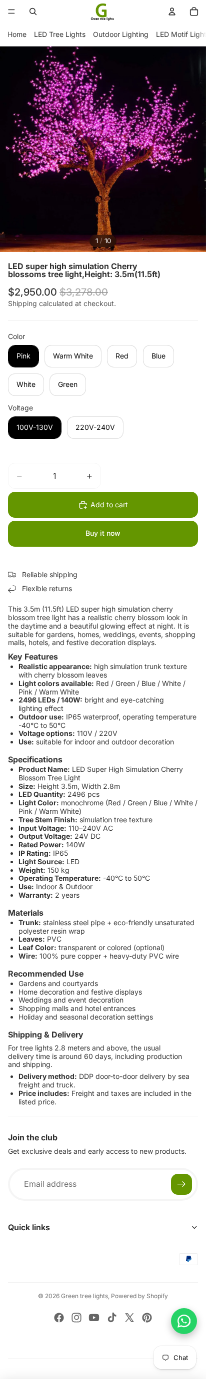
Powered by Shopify (139, 1296)
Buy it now (103, 533)
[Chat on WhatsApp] (184, 1321)
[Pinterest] (147, 1318)
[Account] (172, 11)
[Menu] (11, 11)
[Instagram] (76, 1318)
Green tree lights (84, 1296)
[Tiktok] (112, 1318)
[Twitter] (130, 1318)
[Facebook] (59, 1318)
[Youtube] (94, 1318)
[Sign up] (181, 1184)
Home (17, 34)
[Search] (33, 11)
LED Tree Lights (60, 34)
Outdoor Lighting (120, 34)
